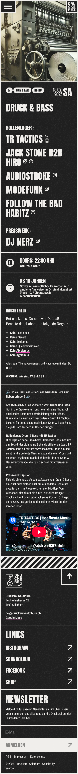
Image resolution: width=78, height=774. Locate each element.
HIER (9, 368)
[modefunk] (47, 189)
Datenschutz (37, 756)
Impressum (20, 756)
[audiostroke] (55, 175)
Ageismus (22, 355)
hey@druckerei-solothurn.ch (23, 613)
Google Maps (14, 617)
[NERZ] (38, 241)
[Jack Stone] (25, 161)
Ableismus (23, 350)
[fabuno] (33, 212)
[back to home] (14, 581)
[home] (72, 6)
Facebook (15, 670)
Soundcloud (18, 659)
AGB (8, 756)
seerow (10, 768)
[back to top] (69, 576)
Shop (11, 681)
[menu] (8, 7)
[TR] (47, 141)
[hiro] (31, 161)
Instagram (17, 647)
